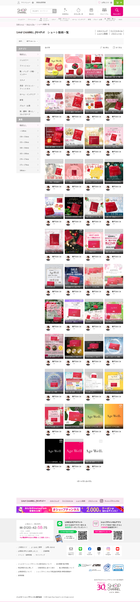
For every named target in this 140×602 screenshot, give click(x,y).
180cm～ (23, 170)
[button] (118, 568)
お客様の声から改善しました (28, 551)
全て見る (119, 48)
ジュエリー (24, 60)
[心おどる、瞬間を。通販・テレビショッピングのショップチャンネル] (21, 11)
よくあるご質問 (36, 547)
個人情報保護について (66, 568)
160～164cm (24, 148)
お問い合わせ (50, 547)
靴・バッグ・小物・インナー (27, 72)
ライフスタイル (116, 31)
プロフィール (116, 34)
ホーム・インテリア (27, 94)
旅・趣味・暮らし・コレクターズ (27, 112)
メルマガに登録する (71, 553)
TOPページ (20, 24)
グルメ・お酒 (25, 106)
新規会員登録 (41, 2)
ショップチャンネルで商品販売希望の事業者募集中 (53, 571)
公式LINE (80, 553)
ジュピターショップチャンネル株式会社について (35, 564)
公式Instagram (108, 553)
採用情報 (21, 575)
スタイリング (102, 31)
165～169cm (24, 153)
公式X (99, 553)
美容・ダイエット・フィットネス (27, 87)
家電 (21, 100)
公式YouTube (117, 553)
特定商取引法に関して (25, 568)
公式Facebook (89, 553)
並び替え (106, 48)
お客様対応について (25, 571)
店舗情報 (46, 551)
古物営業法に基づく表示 (46, 568)
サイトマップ (40, 555)
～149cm (23, 131)
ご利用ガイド (22, 547)
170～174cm (24, 159)
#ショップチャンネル (112, 501)
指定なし (23, 54)
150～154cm (24, 137)
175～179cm (24, 165)
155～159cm (24, 142)
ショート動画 (102, 34)
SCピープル (31, 24)
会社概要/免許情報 (62, 564)
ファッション (25, 66)
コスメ (22, 80)
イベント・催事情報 (25, 555)
